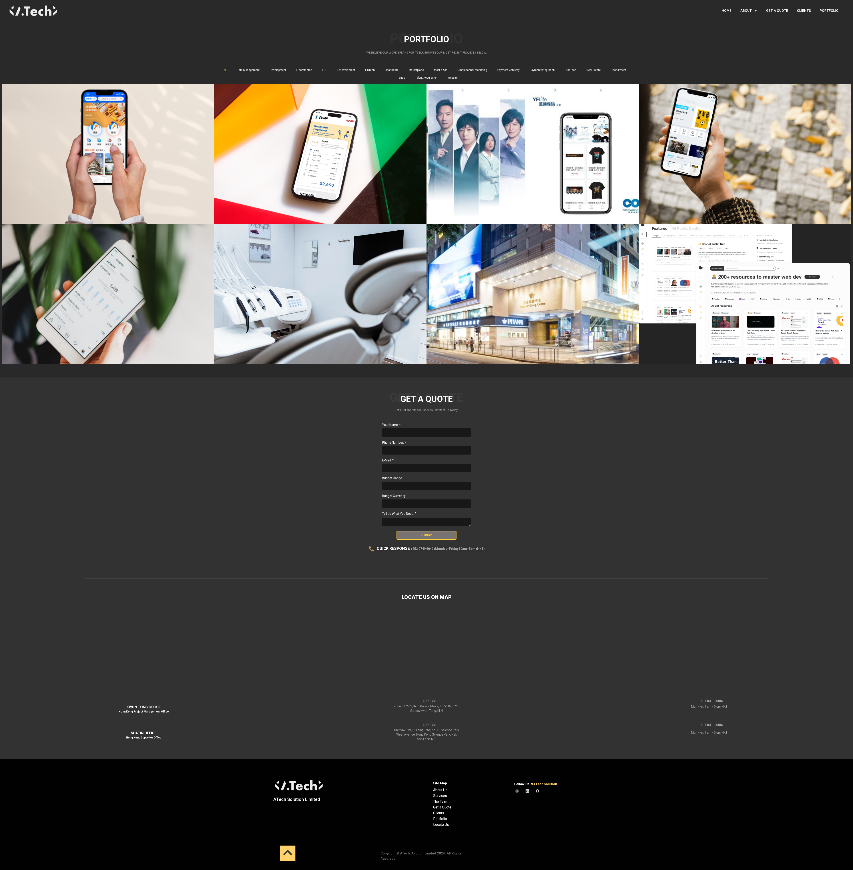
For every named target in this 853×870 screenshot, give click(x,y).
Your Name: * (391, 425)
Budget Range (392, 478)
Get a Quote (777, 11)
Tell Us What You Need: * (399, 513)
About (746, 11)
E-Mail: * (388, 460)
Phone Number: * (394, 442)
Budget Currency (394, 496)
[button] (287, 853)
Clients (804, 11)
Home (726, 11)
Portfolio (829, 11)
